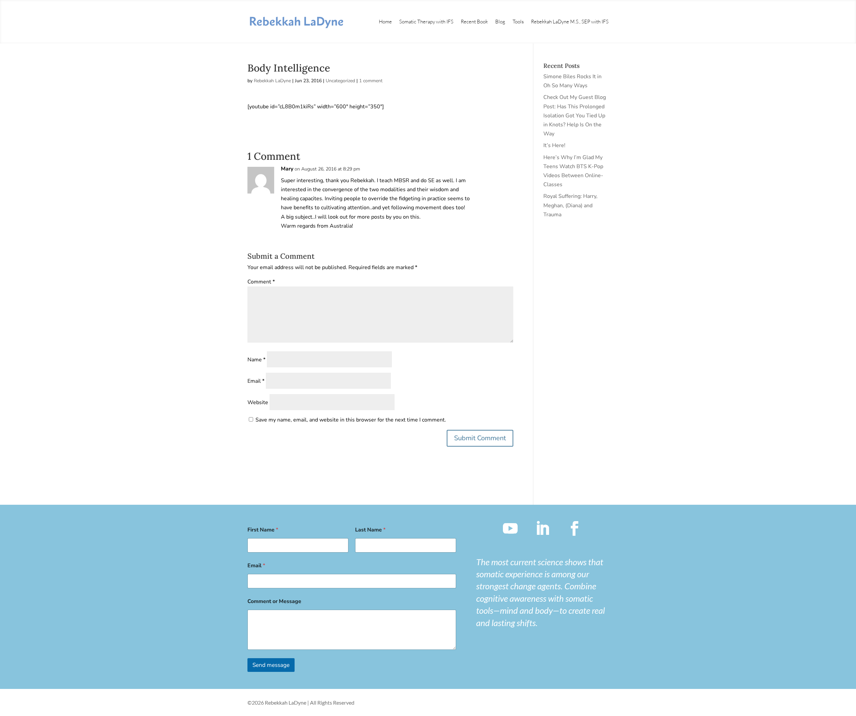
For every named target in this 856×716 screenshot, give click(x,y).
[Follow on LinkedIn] (542, 528)
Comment (261, 281)
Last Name (370, 530)
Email (255, 381)
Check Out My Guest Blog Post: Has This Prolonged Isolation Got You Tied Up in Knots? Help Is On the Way (574, 115)
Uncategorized (340, 81)
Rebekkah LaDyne (272, 81)
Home (385, 21)
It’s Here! (554, 145)
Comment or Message (274, 601)
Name (256, 359)
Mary (287, 168)
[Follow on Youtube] (510, 528)
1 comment (371, 81)
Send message (271, 665)
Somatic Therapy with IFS (426, 21)
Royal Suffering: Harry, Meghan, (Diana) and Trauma (570, 205)
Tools (518, 21)
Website (257, 402)
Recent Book (474, 21)
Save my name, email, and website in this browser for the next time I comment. (350, 420)
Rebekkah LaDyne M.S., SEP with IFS (570, 21)
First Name (262, 530)
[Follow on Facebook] (574, 528)
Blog (500, 21)
